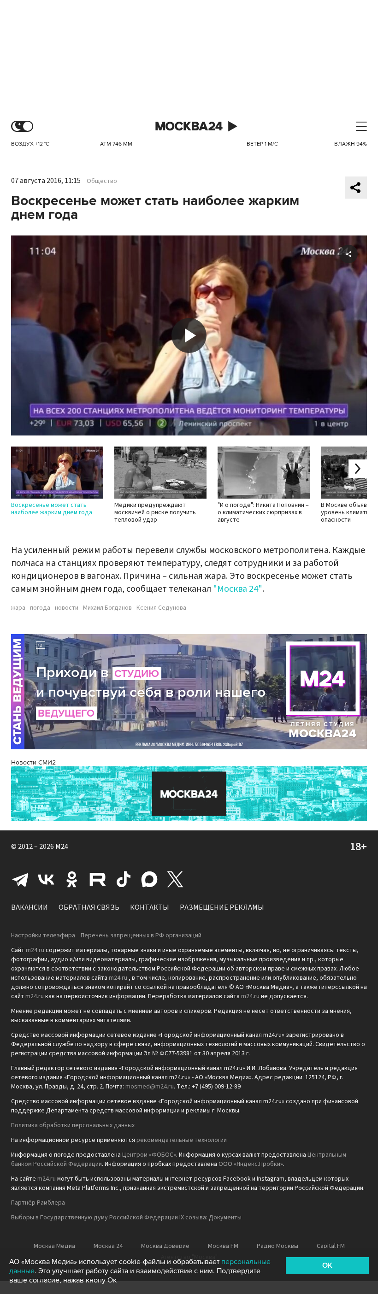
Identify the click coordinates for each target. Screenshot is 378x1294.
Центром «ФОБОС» (149, 1154)
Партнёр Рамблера (38, 1202)
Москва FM (223, 1246)
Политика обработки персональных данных (73, 1125)
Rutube (98, 879)
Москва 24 (189, 126)
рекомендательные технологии (181, 1140)
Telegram (20, 879)
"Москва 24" (237, 588)
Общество (102, 181)
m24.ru (35, 950)
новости (66, 608)
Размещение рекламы (222, 907)
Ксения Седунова (161, 608)
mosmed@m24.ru (149, 1086)
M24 (61, 846)
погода (40, 608)
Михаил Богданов (107, 608)
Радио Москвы (277, 1246)
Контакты (149, 907)
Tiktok (123, 879)
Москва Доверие (165, 1246)
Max (149, 879)
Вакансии (29, 907)
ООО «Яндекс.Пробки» (251, 1164)
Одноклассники (72, 879)
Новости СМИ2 (33, 762)
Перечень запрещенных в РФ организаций (141, 935)
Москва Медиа (54, 1246)
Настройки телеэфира (43, 935)
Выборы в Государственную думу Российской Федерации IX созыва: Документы (126, 1217)
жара (18, 608)
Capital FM (331, 1246)
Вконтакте (46, 879)
